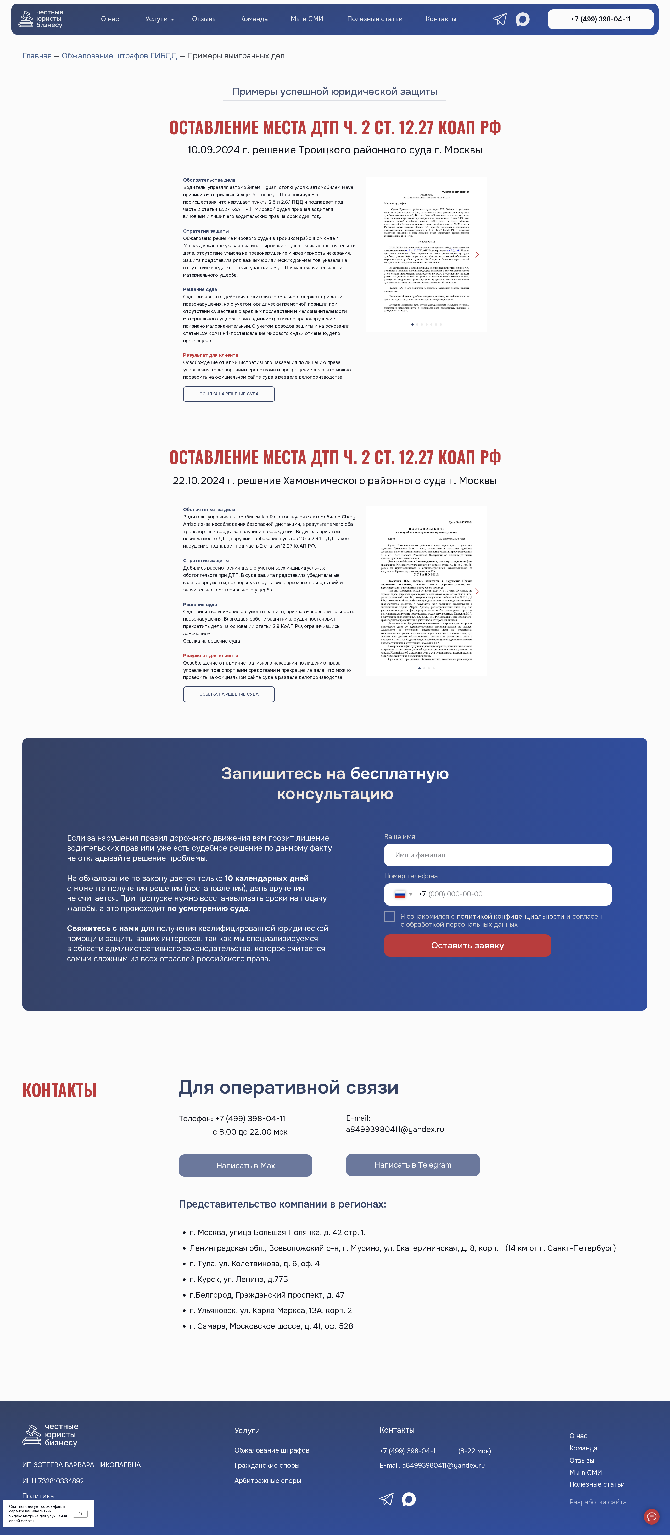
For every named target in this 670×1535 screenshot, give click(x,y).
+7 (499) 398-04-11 (408, 1451)
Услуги (156, 19)
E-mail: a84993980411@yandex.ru (432, 1465)
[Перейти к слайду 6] (436, 324)
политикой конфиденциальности (511, 916)
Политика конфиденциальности (57, 1500)
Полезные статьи (375, 19)
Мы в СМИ (307, 19)
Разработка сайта (598, 1502)
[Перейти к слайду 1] (412, 324)
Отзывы (204, 19)
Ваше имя (399, 837)
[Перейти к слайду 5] (431, 324)
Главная (38, 56)
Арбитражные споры (267, 1480)
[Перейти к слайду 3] (422, 324)
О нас (110, 19)
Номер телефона (411, 876)
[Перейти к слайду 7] (441, 324)
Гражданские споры (267, 1465)
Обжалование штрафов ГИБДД (119, 56)
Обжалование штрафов (271, 1450)
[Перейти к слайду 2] (417, 324)
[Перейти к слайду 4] (427, 324)
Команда (254, 19)
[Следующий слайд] (477, 254)
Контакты (441, 19)
